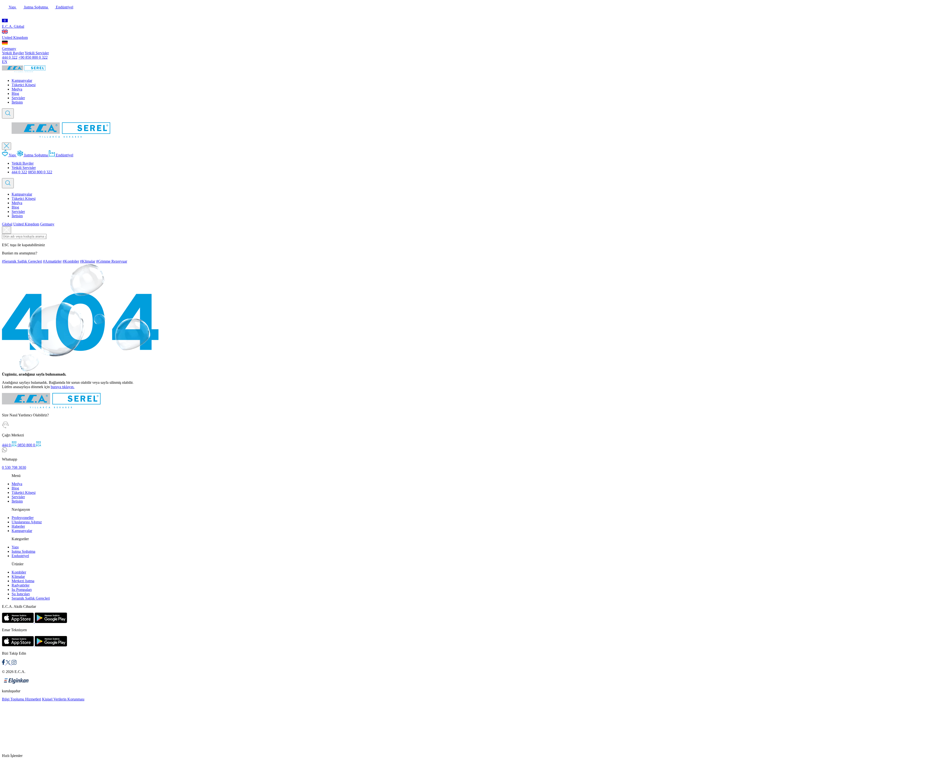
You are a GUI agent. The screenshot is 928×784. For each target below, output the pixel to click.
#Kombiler (71, 261)
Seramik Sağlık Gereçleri (31, 598)
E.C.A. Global (13, 26)
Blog (15, 93)
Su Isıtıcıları (21, 594)
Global (7, 224)
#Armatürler (52, 261)
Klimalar (18, 576)
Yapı (12, 7)
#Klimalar (87, 261)
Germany (9, 49)
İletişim (17, 102)
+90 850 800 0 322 (33, 57)
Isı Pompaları (22, 590)
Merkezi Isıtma (23, 581)
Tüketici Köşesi (24, 85)
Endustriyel (20, 556)
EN (4, 62)
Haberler (18, 526)
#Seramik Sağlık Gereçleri (22, 261)
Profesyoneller (23, 518)
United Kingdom (15, 37)
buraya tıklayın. (62, 387)
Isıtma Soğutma (36, 7)
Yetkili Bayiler (13, 53)
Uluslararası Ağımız (27, 522)
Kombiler (19, 572)
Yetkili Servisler (37, 53)
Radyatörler (20, 585)
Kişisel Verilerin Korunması (63, 699)
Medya (17, 89)
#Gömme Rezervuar (111, 261)
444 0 (7, 445)
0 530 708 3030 (14, 467)
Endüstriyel (64, 7)
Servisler (18, 98)
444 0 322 (9, 57)
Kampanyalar (22, 80)
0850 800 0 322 (40, 172)
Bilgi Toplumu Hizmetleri (21, 699)
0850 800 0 (27, 445)
